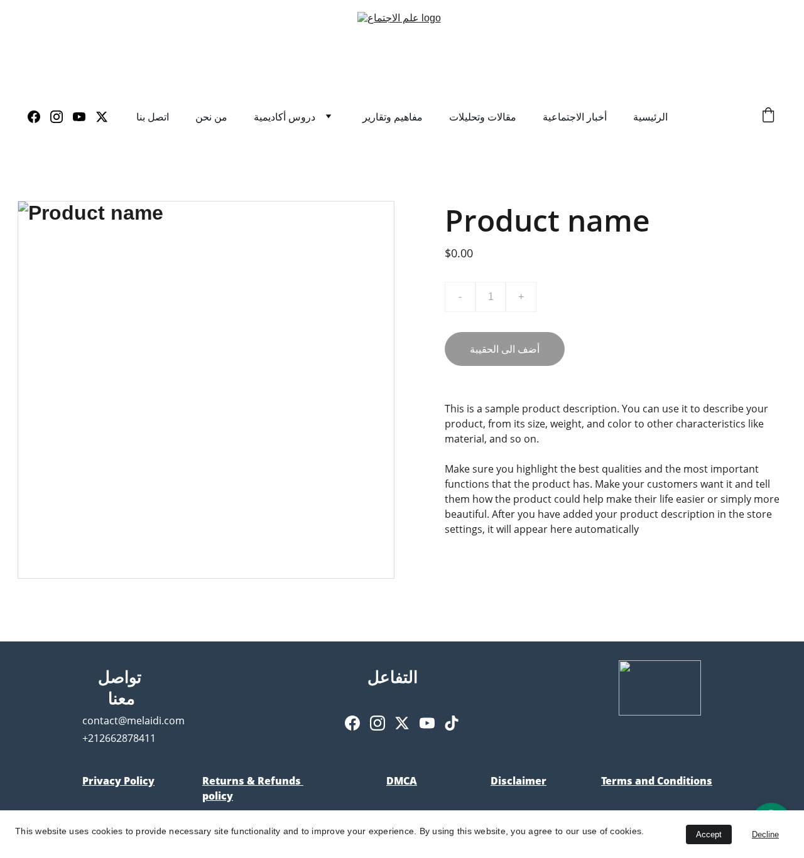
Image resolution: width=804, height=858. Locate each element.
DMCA (401, 781)
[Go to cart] (768, 116)
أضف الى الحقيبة (505, 349)
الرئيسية (650, 117)
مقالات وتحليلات (482, 117)
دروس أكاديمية (284, 117)
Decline (765, 834)
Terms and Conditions (656, 781)
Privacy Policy (118, 781)
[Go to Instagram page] (61, 116)
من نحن (211, 117)
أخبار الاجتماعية (575, 117)
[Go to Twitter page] (101, 116)
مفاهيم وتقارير (392, 117)
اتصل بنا (152, 117)
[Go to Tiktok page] (451, 723)
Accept (709, 834)
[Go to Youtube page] (84, 116)
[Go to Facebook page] (39, 116)
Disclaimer (518, 781)
